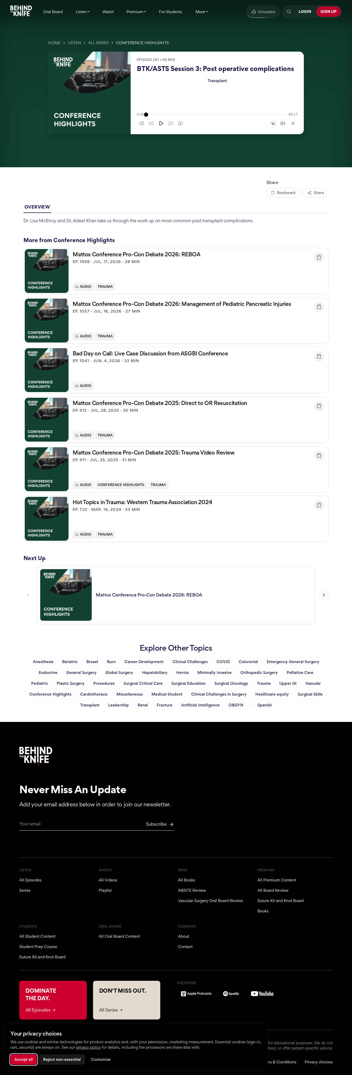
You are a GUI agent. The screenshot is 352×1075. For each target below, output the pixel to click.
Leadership (118, 705)
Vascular (313, 683)
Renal (143, 705)
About (183, 936)
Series (24, 890)
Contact (185, 946)
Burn (111, 661)
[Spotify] (231, 994)
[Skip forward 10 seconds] (170, 123)
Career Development (144, 661)
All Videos (108, 880)
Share (319, 192)
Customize (101, 1059)
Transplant (217, 80)
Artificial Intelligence (200, 705)
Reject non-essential (62, 1059)
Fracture (164, 705)
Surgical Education (188, 683)
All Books (186, 880)
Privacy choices (319, 1062)
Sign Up (329, 11)
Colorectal (248, 661)
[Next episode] (324, 595)
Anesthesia (43, 661)
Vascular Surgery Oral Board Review (210, 900)
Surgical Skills (310, 694)
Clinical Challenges (190, 661)
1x (273, 124)
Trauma (105, 286)
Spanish (264, 705)
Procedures (104, 683)
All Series (98, 42)
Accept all (23, 1059)
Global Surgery (119, 672)
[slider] (216, 115)
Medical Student (167, 694)
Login (305, 11)
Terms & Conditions (278, 1062)
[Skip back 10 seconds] (151, 123)
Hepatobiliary (154, 672)
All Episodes (30, 880)
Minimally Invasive (214, 672)
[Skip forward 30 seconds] (180, 123)
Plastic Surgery (71, 683)
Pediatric (39, 683)
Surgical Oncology (231, 683)
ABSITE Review (192, 890)
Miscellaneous (129, 694)
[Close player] (293, 123)
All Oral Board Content (119, 936)
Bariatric (70, 661)
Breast (92, 661)
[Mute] (282, 123)
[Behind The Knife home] (21, 11)
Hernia (182, 672)
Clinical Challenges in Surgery (219, 694)
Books (263, 911)
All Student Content (37, 936)
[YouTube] (262, 994)
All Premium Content (276, 880)
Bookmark (286, 192)
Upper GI (288, 683)
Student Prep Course (38, 946)
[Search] (289, 11)
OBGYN (236, 705)
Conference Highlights (142, 42)
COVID (223, 661)
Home (54, 42)
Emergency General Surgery (293, 661)
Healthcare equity (272, 694)
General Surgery (81, 672)
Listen (74, 42)
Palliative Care (300, 672)
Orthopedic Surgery (259, 672)
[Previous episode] (28, 595)
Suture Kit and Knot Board (280, 900)
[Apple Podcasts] (196, 994)
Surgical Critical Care (143, 683)
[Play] (161, 123)
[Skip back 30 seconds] (141, 123)
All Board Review (272, 890)
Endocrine (48, 672)
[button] (176, 271)
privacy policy (88, 1047)
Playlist (105, 890)
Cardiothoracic (94, 694)
